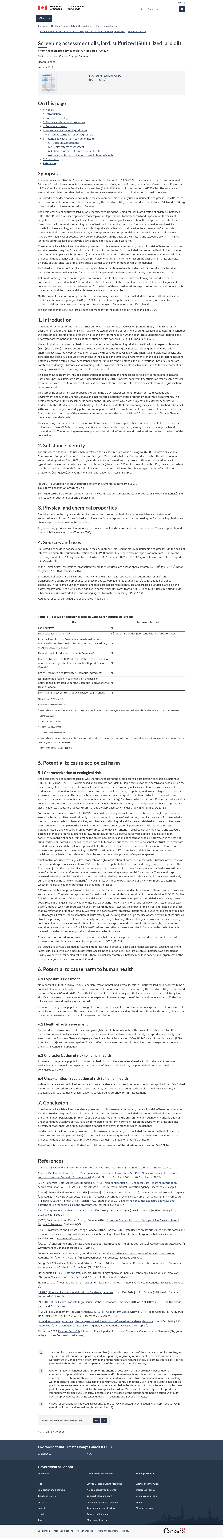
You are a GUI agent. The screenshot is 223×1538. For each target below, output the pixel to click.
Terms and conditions (107, 1530)
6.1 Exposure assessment (63, 142)
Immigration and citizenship (51, 1489)
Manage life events (145, 1508)
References (49, 163)
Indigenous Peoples (145, 1489)
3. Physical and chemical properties (64, 122)
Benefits (42, 1508)
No (104, 1420)
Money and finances (97, 1520)
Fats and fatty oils (75, 1273)
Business (42, 1502)
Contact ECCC (44, 1453)
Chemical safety (85, 26)
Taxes (40, 1520)
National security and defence (101, 1489)
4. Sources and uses (55, 126)
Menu (43, 18)
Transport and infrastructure (101, 1508)
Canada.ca (43, 26)
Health (54, 26)
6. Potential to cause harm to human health (69, 138)
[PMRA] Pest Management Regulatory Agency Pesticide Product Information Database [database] (96, 1321)
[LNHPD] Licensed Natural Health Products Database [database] (76, 1292)
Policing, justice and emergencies (103, 1502)
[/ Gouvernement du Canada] (61, 8)
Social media (44, 1530)
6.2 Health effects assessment (66, 147)
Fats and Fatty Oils (69, 1331)
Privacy (125, 1530)
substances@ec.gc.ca (69, 1238)
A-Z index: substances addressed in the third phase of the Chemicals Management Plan (82, 31)
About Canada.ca (85, 1530)
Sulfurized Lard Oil (137, 31)
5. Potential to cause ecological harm (65, 130)
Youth (139, 1502)
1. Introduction (52, 114)
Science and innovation (147, 1483)
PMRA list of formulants (115, 1311)
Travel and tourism (47, 1496)
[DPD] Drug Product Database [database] (62, 1210)
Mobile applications (63, 1530)
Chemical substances (106, 26)
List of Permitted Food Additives (104, 1282)
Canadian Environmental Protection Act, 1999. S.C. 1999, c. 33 (91, 1167)
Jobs (40, 1483)
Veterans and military (146, 1496)
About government (145, 1473)
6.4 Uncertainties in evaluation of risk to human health (80, 155)
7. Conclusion (51, 159)
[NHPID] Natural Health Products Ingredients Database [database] (77, 1302)
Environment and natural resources (104, 1483)
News (89, 1453)
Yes (96, 1420)
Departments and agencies (100, 1473)
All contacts (43, 1473)
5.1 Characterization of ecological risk (70, 134)
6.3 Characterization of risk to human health (74, 151)
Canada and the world (98, 1514)
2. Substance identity (55, 118)
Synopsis (48, 110)
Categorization (159, 1243)
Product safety (68, 26)
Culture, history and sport (99, 1496)
